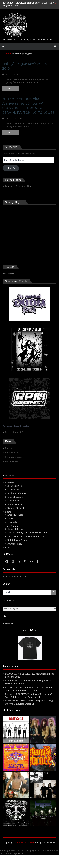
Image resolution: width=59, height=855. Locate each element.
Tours (10, 518)
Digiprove (17, 853)
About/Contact (12, 526)
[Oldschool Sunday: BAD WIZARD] (16, 785)
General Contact (15, 529)
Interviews (13, 489)
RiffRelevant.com (26, 842)
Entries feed (11, 452)
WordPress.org (13, 461)
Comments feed (13, 457)
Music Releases (15, 515)
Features (9, 483)
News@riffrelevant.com (15, 577)
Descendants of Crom (16, 432)
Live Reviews (14, 500)
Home (8, 547)
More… (10, 89)
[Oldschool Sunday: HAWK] (43, 729)
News (8, 512)
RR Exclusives (14, 486)
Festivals (12, 522)
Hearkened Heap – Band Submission (26, 536)
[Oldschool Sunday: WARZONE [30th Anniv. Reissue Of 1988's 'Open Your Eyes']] (16, 729)
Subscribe (11, 168)
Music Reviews (15, 497)
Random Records (16, 508)
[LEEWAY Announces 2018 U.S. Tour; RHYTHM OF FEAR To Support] (16, 813)
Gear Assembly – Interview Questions (27, 532)
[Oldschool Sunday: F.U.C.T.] (43, 785)
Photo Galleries (15, 504)
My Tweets (8, 273)
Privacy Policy (14, 544)
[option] (36, 2)
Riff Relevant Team (17, 540)
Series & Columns (16, 493)
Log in (8, 448)
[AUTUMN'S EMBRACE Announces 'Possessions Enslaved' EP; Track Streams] (43, 757)
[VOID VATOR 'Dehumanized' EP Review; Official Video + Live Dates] (16, 757)
